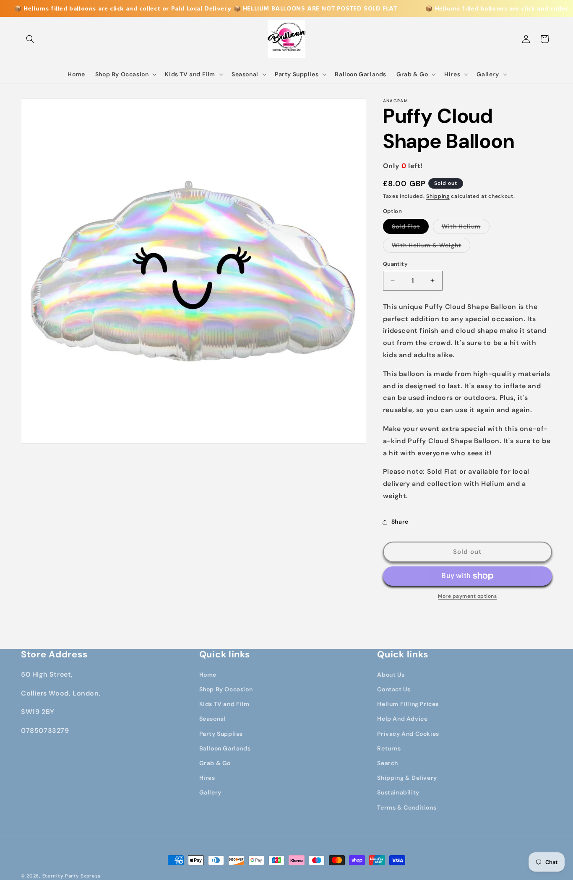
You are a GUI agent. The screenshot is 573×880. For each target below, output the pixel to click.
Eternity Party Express (71, 876)
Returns (389, 748)
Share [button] (400, 521)
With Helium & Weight (431, 247)
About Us (390, 674)
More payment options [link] (467, 596)
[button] (30, 39)
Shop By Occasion (226, 689)
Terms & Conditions (406, 807)
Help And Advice (402, 718)
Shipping (438, 196)
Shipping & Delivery (407, 777)
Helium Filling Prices (408, 704)
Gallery (210, 792)
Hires (207, 777)
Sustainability (398, 792)
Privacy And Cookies (408, 733)
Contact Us (393, 689)
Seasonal (212, 718)
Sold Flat (410, 228)
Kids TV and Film (224, 704)
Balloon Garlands (225, 748)
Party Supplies (221, 733)
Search (387, 763)
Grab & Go (215, 763)
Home (207, 674)
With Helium (466, 228)
